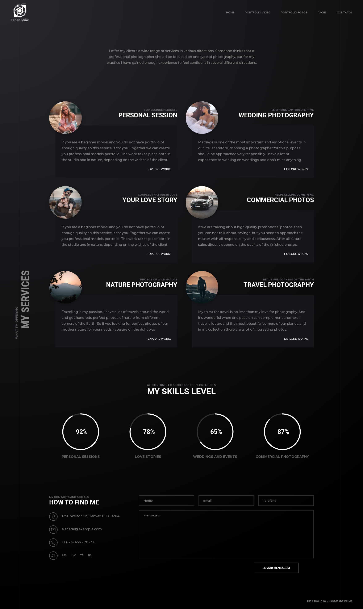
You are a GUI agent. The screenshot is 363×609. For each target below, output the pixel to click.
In (89, 555)
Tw (73, 555)
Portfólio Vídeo (257, 12)
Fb (64, 555)
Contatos (344, 12)
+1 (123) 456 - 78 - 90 (79, 542)
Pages (322, 12)
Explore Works (159, 169)
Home (230, 12)
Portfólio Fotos (294, 12)
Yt (82, 555)
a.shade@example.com (82, 529)
